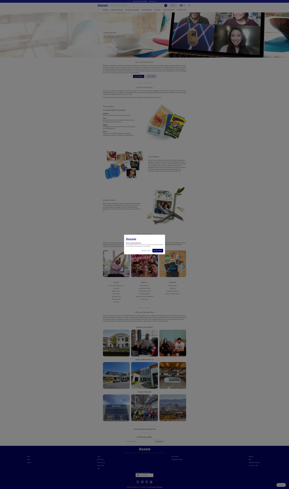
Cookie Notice (144, 244)
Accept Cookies (158, 250)
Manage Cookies (146, 250)
